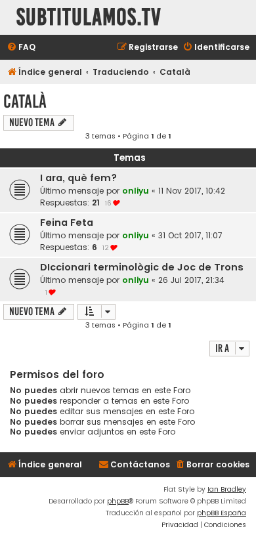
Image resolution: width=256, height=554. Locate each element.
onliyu (135, 190)
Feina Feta (66, 222)
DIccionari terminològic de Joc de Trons (142, 267)
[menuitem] (21, 47)
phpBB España (221, 513)
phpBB (118, 501)
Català (25, 101)
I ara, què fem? (78, 177)
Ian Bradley (226, 489)
